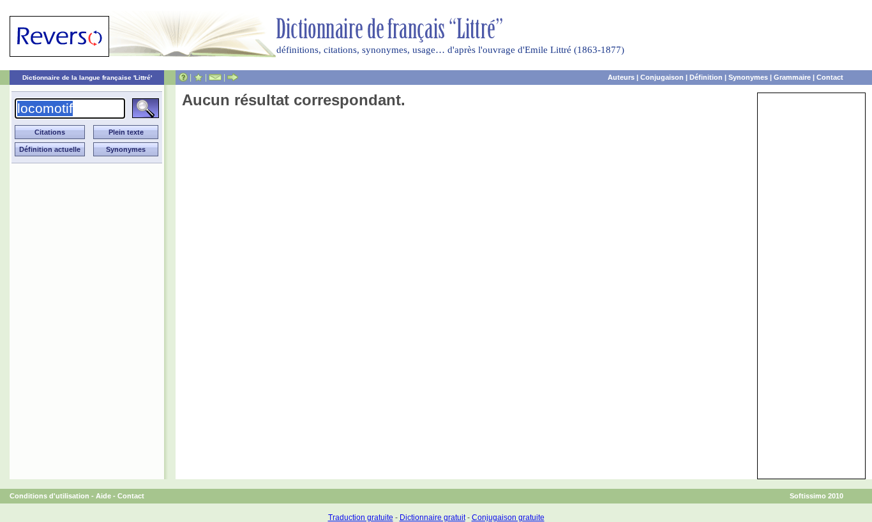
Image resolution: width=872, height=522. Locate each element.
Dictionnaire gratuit (432, 517)
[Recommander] (232, 77)
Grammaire (792, 77)
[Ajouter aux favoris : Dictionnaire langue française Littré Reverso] (198, 77)
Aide (103, 496)
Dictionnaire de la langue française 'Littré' (87, 77)
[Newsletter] (215, 77)
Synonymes (748, 77)
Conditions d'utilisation (49, 496)
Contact (829, 77)
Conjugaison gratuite (508, 517)
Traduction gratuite (360, 517)
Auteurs (621, 77)
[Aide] (183, 77)
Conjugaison (662, 77)
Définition (706, 77)
